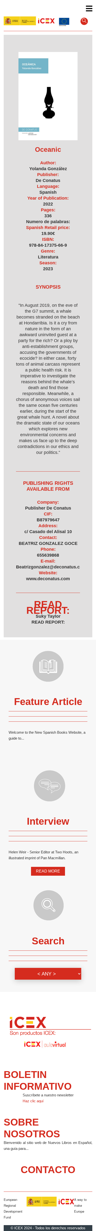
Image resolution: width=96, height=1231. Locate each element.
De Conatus (48, 180)
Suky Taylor (48, 616)
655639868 (48, 555)
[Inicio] (29, 20)
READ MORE (48, 871)
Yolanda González (48, 168)
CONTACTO (48, 1169)
